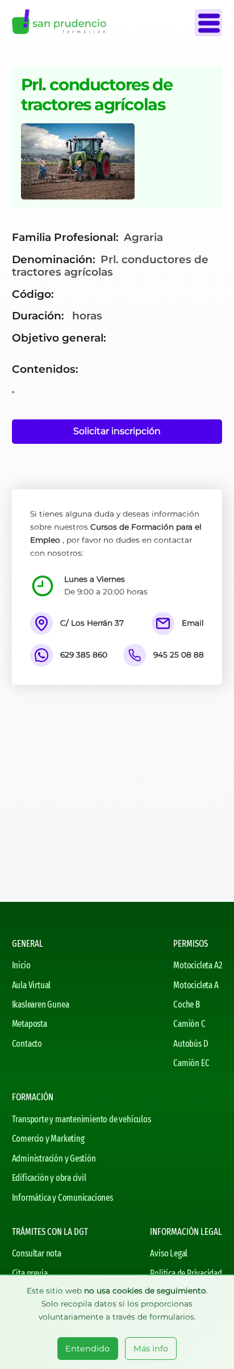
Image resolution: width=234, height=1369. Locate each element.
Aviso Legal (168, 1253)
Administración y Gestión (54, 1158)
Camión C (189, 1023)
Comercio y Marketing (48, 1138)
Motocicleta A (195, 985)
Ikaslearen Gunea (40, 1004)
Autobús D (190, 1043)
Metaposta (29, 1023)
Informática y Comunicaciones (62, 1197)
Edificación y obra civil (49, 1177)
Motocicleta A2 (197, 965)
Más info (150, 1348)
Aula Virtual (31, 985)
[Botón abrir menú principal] (208, 22)
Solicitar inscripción (117, 431)
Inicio (21, 965)
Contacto (27, 1043)
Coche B (186, 1004)
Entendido (87, 1348)
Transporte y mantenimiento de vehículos (81, 1119)
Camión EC (191, 1063)
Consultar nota (36, 1253)
